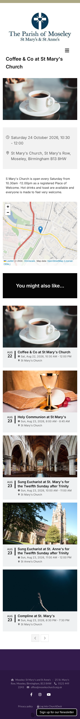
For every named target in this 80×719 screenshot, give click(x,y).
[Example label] (31, 694)
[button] (40, 50)
